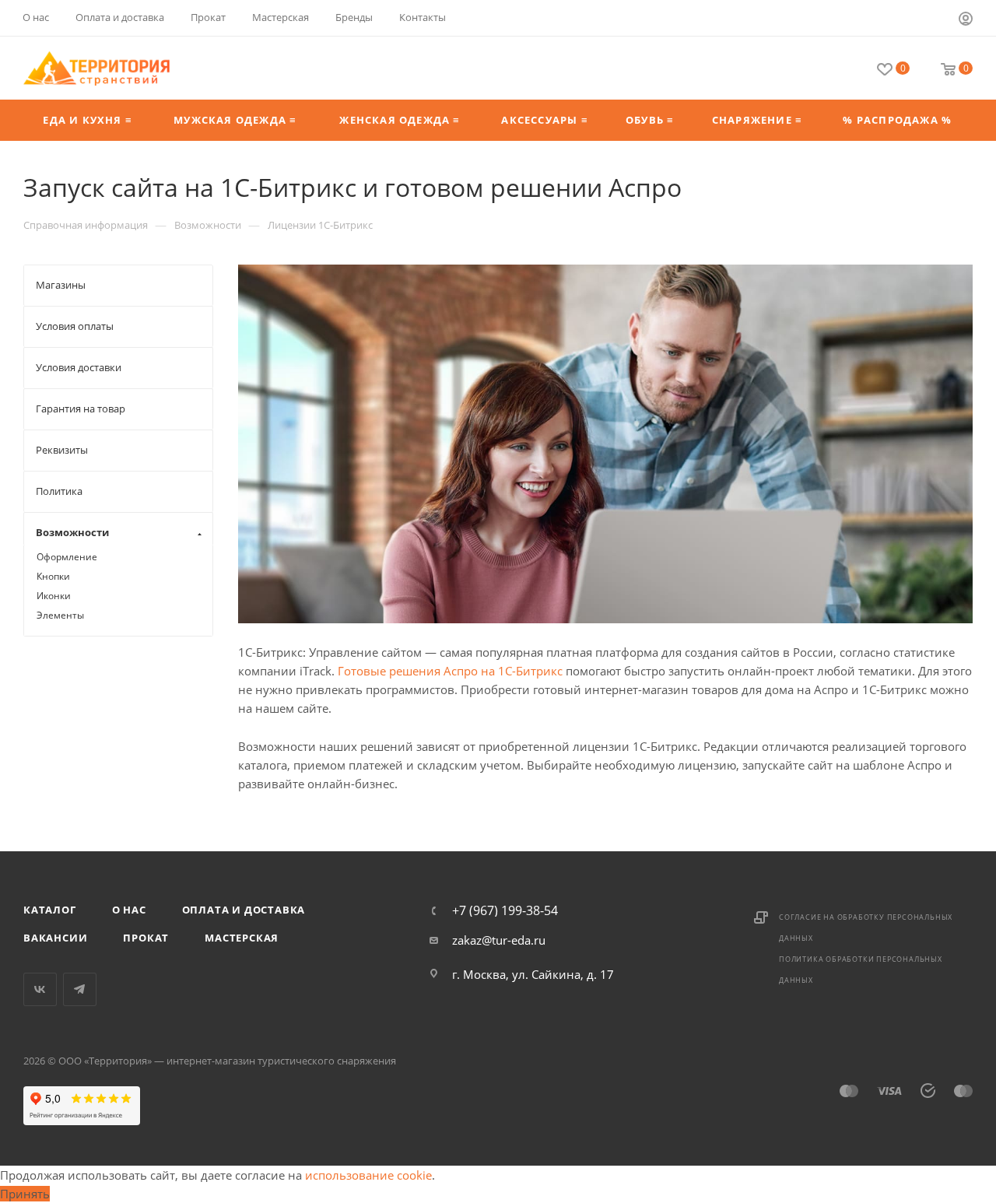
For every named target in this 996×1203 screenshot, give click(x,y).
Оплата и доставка (244, 910)
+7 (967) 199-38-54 (505, 910)
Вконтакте (40, 989)
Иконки (54, 595)
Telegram (79, 989)
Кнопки (53, 576)
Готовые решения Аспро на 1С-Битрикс (450, 671)
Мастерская (242, 938)
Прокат (146, 938)
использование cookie (368, 1175)
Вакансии (55, 938)
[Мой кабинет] (966, 20)
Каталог (49, 910)
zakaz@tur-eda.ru (498, 940)
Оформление (67, 556)
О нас (129, 910)
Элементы (60, 615)
